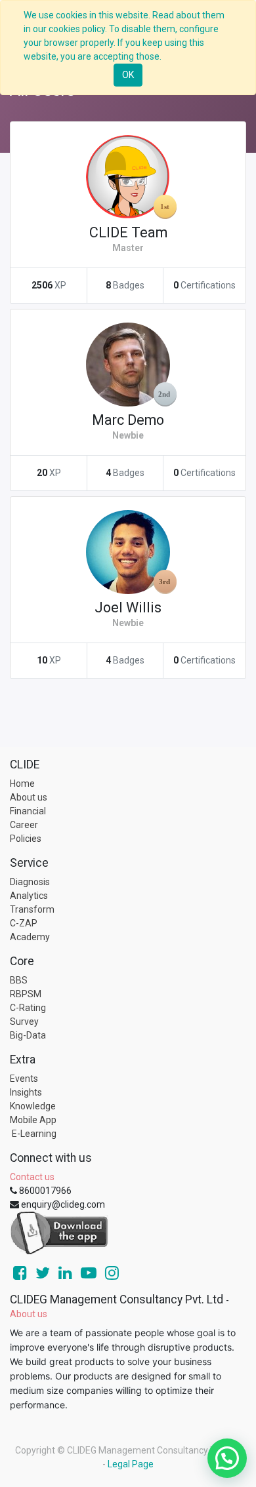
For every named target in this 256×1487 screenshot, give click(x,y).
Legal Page (131, 1464)
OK (128, 74)
